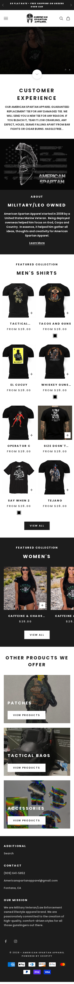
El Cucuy (19, 385)
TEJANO (55, 500)
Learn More (37, 243)
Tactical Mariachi (19, 324)
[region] (37, 50)
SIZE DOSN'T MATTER (55, 446)
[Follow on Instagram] (15, 941)
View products (26, 715)
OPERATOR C (19, 446)
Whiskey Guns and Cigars (54, 385)
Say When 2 (19, 500)
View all (37, 525)
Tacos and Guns (55, 324)
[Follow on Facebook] (6, 941)
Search (9, 853)
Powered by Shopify (37, 955)
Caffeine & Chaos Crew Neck (25, 616)
